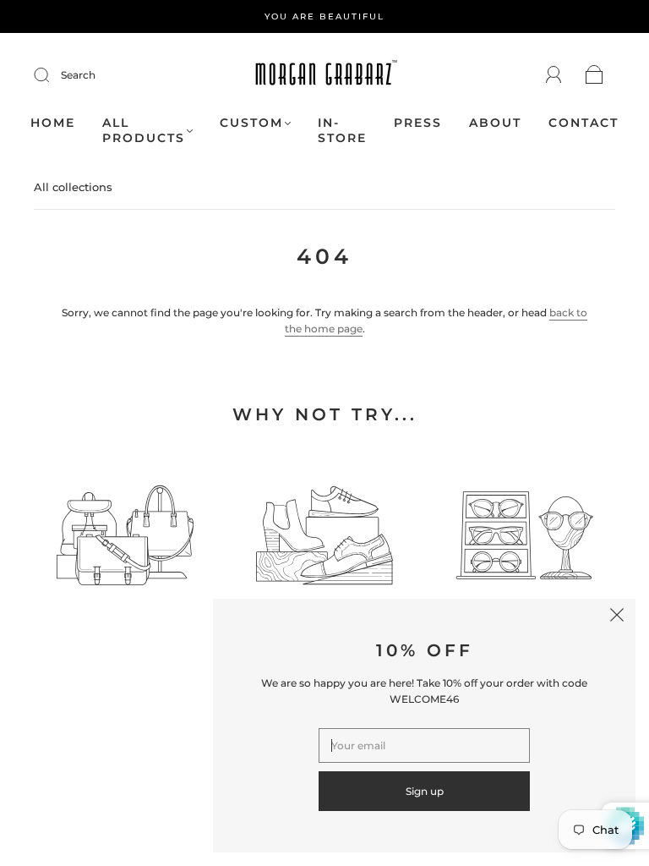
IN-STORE (342, 130)
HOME (52, 123)
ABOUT (495, 123)
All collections (73, 187)
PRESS (418, 123)
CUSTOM (251, 123)
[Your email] (424, 745)
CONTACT (583, 123)
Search (78, 75)
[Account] (554, 75)
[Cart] (594, 76)
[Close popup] (616, 617)
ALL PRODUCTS (143, 130)
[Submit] (52, 75)
